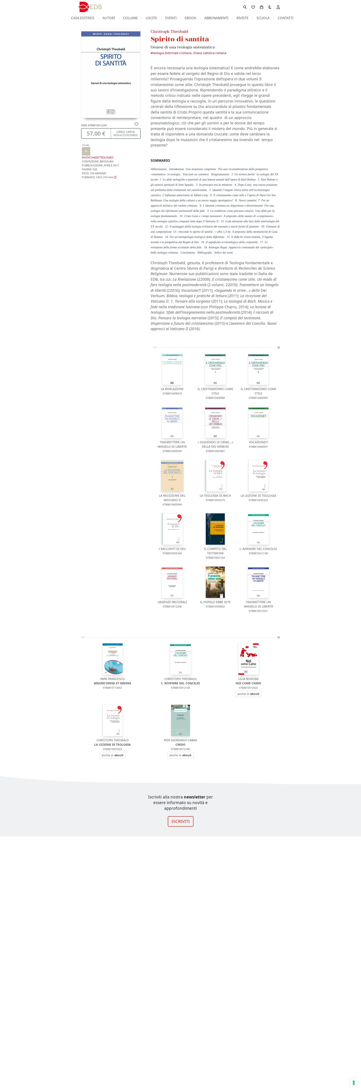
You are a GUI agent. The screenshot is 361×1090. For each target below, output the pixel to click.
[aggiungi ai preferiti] (136, 124)
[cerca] (245, 7)
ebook (190, 18)
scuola (263, 18)
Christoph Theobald (169, 31)
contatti (285, 18)
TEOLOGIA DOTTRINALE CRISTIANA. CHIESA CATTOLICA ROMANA (189, 53)
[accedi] (278, 7)
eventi (171, 18)
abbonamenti (216, 18)
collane (130, 18)
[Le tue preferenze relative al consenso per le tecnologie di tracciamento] (354, 1083)
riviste (242, 18)
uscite (151, 18)
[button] (99, 177)
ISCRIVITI (181, 821)
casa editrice (82, 18)
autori (109, 18)
